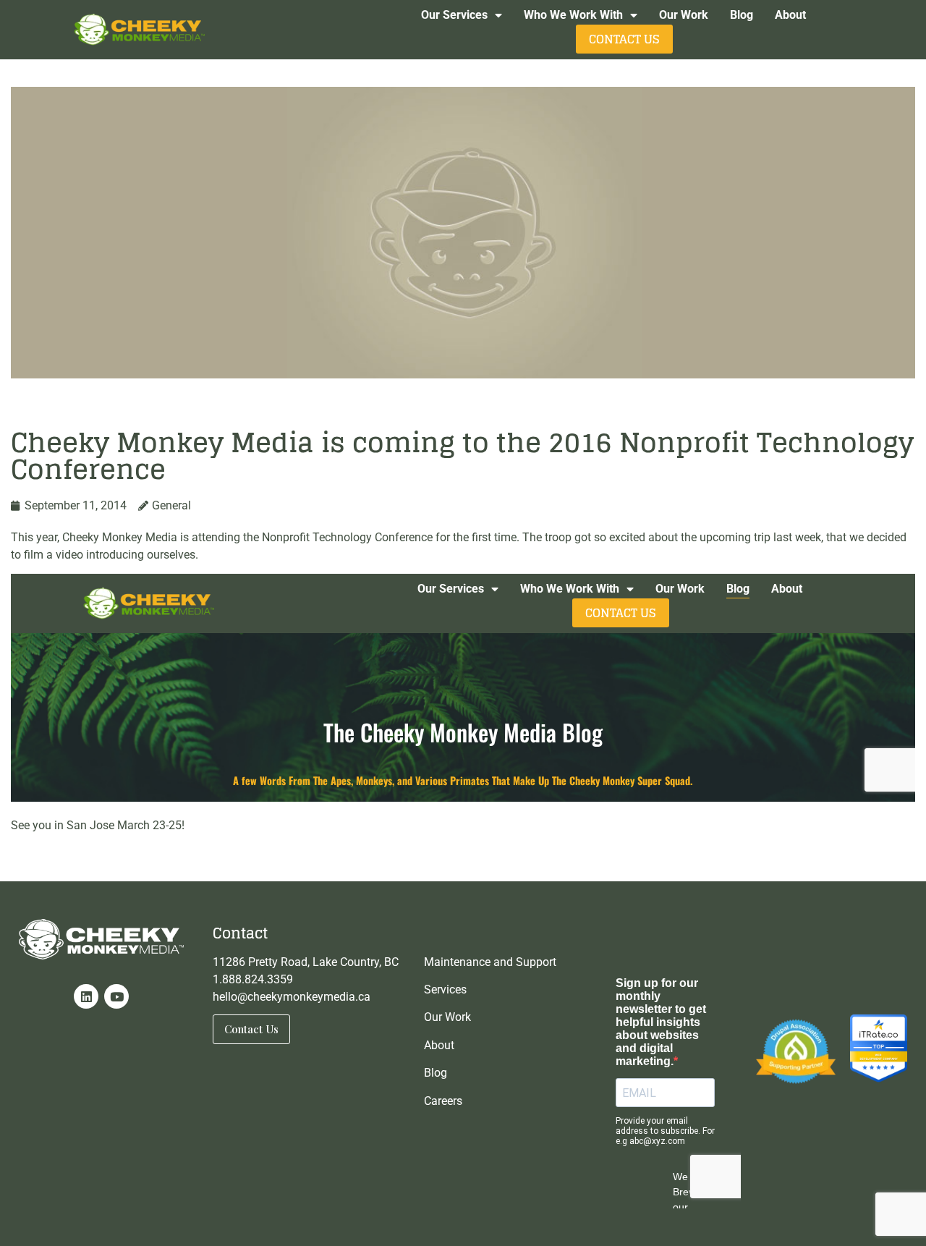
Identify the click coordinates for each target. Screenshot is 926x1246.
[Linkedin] (86, 996)
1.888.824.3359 (253, 979)
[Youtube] (116, 996)
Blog (741, 15)
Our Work (683, 15)
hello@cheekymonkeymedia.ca (291, 997)
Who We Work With (573, 15)
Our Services (454, 15)
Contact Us (624, 39)
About (790, 15)
